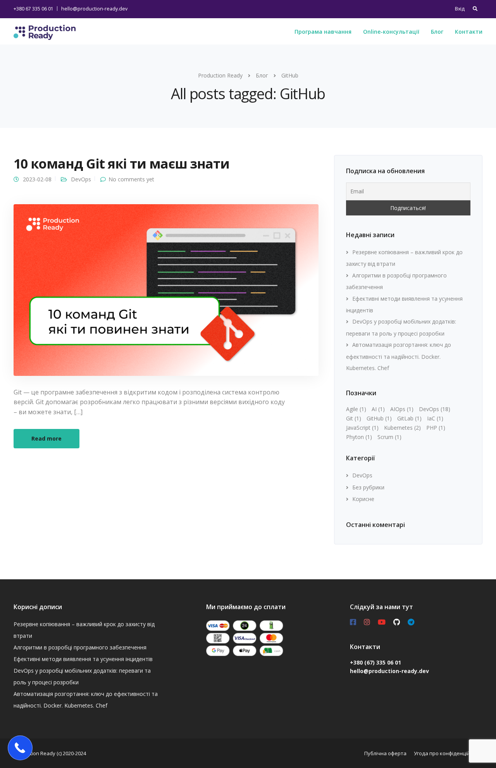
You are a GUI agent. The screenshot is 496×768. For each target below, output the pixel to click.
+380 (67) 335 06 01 (375, 662)
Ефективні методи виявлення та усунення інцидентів (83, 659)
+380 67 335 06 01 (33, 8)
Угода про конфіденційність (448, 753)
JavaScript (362, 427)
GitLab (409, 418)
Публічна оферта (385, 753)
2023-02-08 (37, 179)
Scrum (389, 437)
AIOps (401, 409)
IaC (435, 418)
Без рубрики (368, 487)
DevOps (81, 179)
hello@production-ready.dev (94, 8)
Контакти (468, 31)
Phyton (359, 437)
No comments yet (131, 179)
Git (353, 418)
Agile (356, 409)
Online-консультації (391, 31)
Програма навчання (322, 31)
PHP (435, 427)
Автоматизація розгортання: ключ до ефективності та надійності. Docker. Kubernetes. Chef (398, 356)
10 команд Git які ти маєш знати (121, 163)
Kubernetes (402, 427)
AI (378, 409)
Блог (437, 31)
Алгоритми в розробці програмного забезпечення (80, 647)
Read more (46, 438)
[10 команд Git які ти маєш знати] (166, 289)
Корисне (363, 499)
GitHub (379, 418)
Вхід (460, 8)
